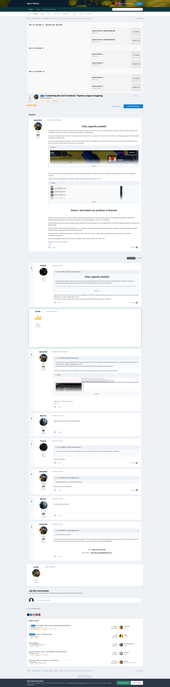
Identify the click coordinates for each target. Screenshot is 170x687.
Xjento (125, 635)
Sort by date (139, 258)
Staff (48, 13)
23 (38, 136)
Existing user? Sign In (127, 3)
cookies (37, 683)
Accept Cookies (124, 683)
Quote (53, 247)
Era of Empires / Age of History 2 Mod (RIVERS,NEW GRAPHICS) (53, 625)
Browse (31, 9)
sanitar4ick (48, 98)
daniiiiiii (126, 661)
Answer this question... (44, 600)
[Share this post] (139, 120)
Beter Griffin (33, 662)
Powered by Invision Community (85, 677)
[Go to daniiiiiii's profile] (121, 662)
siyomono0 (33, 636)
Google (37, 311)
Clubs (28, 13)
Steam (74, 13)
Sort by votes (131, 258)
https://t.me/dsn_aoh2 (98, 549)
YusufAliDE (33, 627)
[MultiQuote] (49, 247)
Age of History (33, 3)
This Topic (134, 9)
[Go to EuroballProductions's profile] (121, 645)
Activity (38, 9)
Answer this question (133, 106)
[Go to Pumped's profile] (43, 272)
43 (44, 279)
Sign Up (139, 3)
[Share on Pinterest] (39, 614)
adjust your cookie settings (76, 683)
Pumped (133, 247)
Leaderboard (66, 13)
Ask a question (116, 106)
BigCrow (43, 416)
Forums (35, 13)
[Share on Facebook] (31, 614)
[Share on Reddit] (33, 614)
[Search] (141, 9)
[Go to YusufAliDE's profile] (121, 627)
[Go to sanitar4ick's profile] (36, 96)
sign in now (65, 593)
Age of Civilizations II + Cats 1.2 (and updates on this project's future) (48, 651)
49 (44, 432)
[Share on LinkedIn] (36, 614)
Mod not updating (33, 643)
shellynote (33, 653)
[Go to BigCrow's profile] (43, 422)
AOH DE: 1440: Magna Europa (44, 634)
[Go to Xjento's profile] (121, 636)
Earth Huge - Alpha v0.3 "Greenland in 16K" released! (43, 660)
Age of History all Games (49, 9)
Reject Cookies (137, 683)
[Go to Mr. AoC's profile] (38, 318)
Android (81, 13)
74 (36, 580)
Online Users (56, 13)
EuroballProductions (35, 644)
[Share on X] (28, 614)
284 (38, 325)
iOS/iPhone (89, 13)
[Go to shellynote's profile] (121, 653)
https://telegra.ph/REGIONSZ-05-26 (101, 552)
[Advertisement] (80, 328)
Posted (51, 120)
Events (42, 13)
